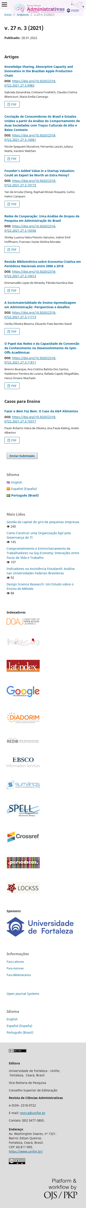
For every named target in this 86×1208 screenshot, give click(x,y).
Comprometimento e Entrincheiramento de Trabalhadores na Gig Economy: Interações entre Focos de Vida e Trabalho (43, 552)
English (16, 482)
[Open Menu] (4, 4)
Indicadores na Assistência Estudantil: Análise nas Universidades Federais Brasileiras (41, 571)
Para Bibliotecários (19, 975)
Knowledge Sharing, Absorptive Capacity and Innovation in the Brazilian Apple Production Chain (38, 71)
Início (7, 15)
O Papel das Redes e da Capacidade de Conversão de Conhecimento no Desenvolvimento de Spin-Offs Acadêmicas (41, 348)
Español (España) (24, 489)
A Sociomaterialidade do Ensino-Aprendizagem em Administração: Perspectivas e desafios (40, 304)
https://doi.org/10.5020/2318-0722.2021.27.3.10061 (30, 137)
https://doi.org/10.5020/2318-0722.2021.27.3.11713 (30, 314)
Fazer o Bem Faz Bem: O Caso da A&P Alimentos (41, 411)
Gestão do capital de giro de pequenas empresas (43, 522)
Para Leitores (15, 962)
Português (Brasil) (20, 1032)
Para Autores (15, 968)
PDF (14, 104)
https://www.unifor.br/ (26, 1151)
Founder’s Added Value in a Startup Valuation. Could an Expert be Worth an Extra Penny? (39, 173)
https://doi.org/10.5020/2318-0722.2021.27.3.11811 (30, 360)
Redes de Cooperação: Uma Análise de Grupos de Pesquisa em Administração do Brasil (41, 218)
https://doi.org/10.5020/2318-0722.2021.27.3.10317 (30, 419)
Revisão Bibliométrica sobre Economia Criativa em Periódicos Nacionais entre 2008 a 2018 (42, 263)
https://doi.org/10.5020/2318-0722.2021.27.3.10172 (30, 183)
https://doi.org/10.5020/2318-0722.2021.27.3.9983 (30, 83)
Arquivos (23, 15)
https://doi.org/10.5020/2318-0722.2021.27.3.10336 (30, 228)
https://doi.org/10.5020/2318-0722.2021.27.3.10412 (30, 273)
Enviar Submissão (22, 456)
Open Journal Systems (23, 994)
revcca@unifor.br (32, 1113)
